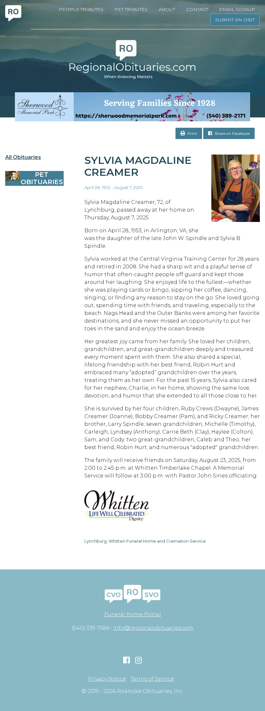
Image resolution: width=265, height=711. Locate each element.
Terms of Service (152, 679)
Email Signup (237, 9)
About (167, 9)
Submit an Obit (235, 20)
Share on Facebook (232, 133)
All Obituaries (23, 157)
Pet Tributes (131, 9)
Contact (197, 9)
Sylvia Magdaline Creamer (138, 166)
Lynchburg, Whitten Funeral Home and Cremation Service (145, 541)
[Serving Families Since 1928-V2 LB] (132, 106)
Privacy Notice (107, 679)
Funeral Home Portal (132, 614)
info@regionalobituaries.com (153, 628)
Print (191, 133)
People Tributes (81, 9)
